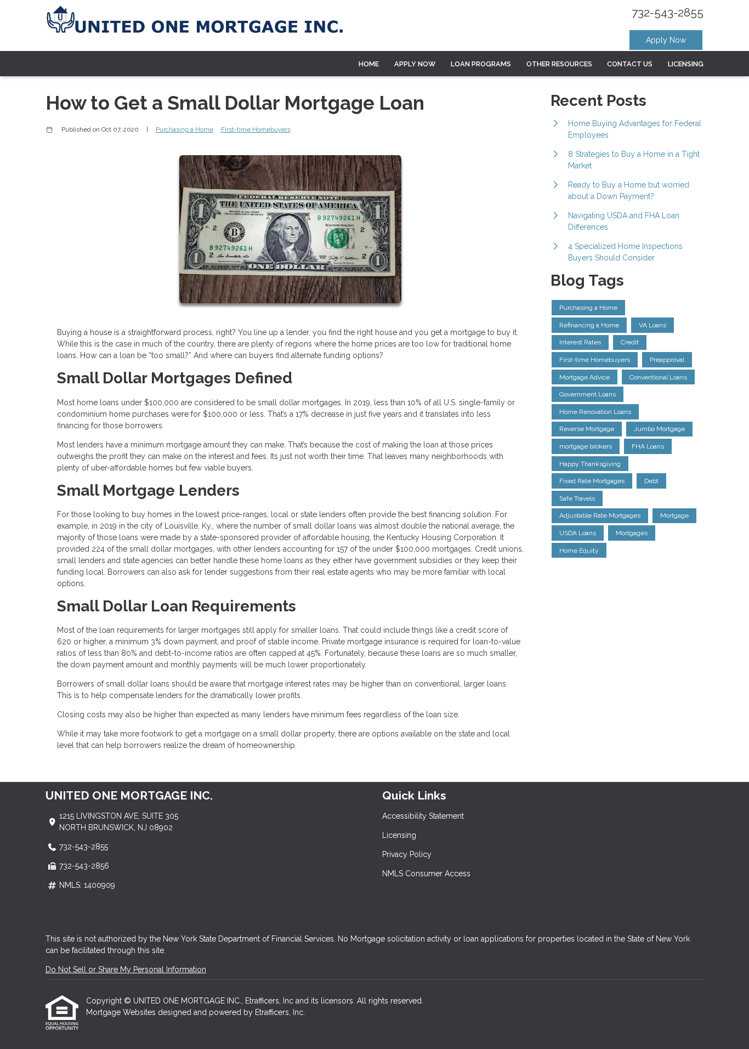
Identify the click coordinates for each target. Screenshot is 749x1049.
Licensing (685, 64)
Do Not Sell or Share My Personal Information (126, 969)
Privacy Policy (407, 854)
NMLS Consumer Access (426, 873)
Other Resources (559, 64)
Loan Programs (481, 64)
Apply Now (666, 40)
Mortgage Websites (122, 1012)
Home (369, 64)
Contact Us (629, 64)
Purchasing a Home (184, 129)
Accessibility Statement (423, 816)
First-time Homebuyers (256, 129)
